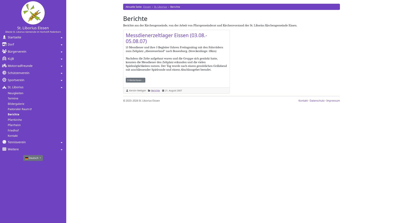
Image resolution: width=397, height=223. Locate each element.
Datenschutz (317, 100)
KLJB (11, 59)
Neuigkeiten (15, 93)
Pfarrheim (14, 125)
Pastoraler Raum (18, 109)
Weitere (13, 149)
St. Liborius (15, 87)
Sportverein (16, 80)
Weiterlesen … (136, 80)
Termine (13, 98)
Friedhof (13, 130)
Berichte (13, 114)
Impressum (333, 100)
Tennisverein (17, 142)
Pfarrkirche (15, 120)
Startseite (14, 37)
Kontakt (13, 136)
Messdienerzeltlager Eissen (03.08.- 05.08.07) (166, 38)
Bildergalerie (16, 104)
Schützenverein (18, 73)
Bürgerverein (17, 51)
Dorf (11, 44)
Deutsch (33, 158)
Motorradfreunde (20, 66)
